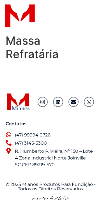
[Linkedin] (58, 102)
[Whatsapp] (89, 102)
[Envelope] (73, 102)
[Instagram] (43, 102)
